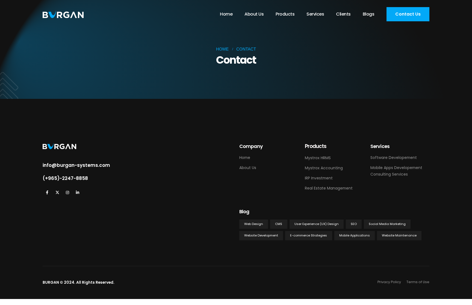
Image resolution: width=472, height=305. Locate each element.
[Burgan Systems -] (63, 14)
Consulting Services (389, 174)
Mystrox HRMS (318, 158)
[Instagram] (67, 192)
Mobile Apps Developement (396, 167)
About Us (254, 14)
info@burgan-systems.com (76, 165)
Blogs (368, 14)
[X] (57, 192)
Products (285, 14)
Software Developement (393, 157)
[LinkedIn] (77, 192)
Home (226, 14)
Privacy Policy (389, 282)
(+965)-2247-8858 (65, 178)
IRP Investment (319, 178)
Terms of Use (417, 282)
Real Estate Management (329, 188)
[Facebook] (47, 192)
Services (315, 14)
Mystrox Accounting (324, 168)
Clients (343, 14)
